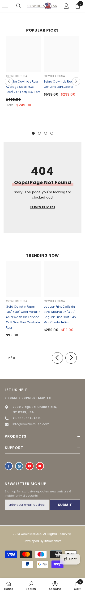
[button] (9, 81)
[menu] (5, 6)
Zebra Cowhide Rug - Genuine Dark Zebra (60, 84)
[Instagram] (19, 466)
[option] (23, 73)
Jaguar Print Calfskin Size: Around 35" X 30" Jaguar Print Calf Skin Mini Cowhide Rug (60, 314)
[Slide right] (71, 358)
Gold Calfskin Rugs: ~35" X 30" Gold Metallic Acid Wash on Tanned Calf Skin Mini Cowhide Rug (23, 317)
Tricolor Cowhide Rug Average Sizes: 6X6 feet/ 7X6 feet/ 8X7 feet (23, 86)
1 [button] (33, 133)
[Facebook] (9, 466)
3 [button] (45, 133)
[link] (30, 585)
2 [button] (39, 133)
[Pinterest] (30, 466)
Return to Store (42, 207)
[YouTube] (40, 466)
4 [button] (51, 133)
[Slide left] (57, 358)
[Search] (18, 6)
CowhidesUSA (16, 76)
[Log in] (66, 6)
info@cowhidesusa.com (31, 424)
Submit (65, 504)
